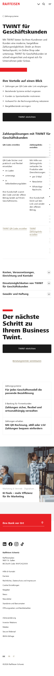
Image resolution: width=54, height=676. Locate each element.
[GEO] (42, 522)
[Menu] (50, 4)
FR (9, 656)
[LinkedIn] (5, 544)
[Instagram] (16, 544)
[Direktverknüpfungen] (38, 4)
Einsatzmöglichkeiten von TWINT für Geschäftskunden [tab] (23, 285)
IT (13, 656)
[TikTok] (22, 544)
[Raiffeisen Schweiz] (11, 4)
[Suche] (43, 4)
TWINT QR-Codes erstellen (15, 228)
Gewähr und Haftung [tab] (15, 293)
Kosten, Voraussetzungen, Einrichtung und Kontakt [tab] (19, 274)
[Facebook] (10, 544)
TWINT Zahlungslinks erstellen (36, 231)
